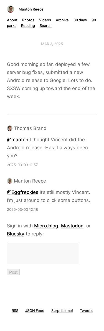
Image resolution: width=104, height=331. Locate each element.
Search (46, 25)
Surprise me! (62, 310)
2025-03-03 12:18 (22, 209)
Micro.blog (46, 226)
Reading (28, 25)
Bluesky (15, 234)
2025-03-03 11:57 (22, 165)
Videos (45, 20)
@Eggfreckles (22, 192)
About (12, 20)
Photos (28, 20)
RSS (15, 310)
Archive (62, 20)
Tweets (86, 310)
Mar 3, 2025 (52, 44)
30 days (80, 20)
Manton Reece (31, 9)
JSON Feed (34, 310)
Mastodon (72, 226)
